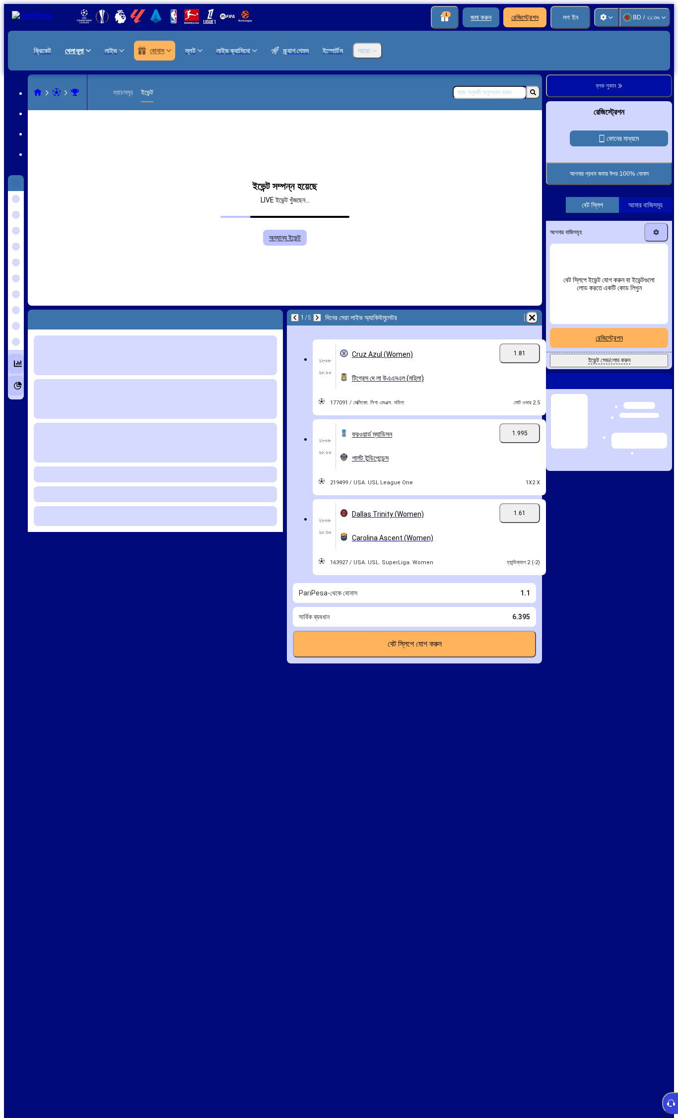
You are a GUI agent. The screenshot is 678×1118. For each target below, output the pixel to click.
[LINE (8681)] (38, 92)
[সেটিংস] (606, 17)
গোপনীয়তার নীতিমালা (598, 289)
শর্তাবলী (567, 289)
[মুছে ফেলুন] (532, 318)
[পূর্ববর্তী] (295, 318)
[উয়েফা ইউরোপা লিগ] (75, 92)
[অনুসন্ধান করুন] (533, 92)
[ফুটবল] (57, 92)
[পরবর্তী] (317, 318)
